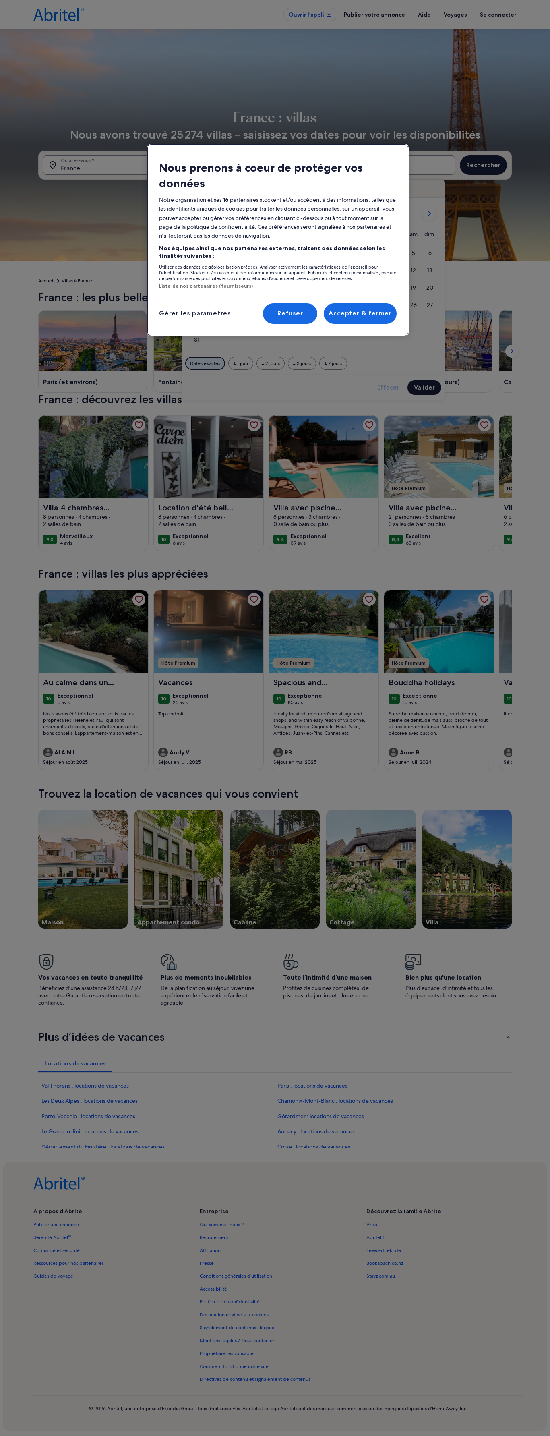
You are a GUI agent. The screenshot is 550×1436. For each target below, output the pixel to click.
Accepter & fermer (360, 313)
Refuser (290, 313)
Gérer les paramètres (195, 313)
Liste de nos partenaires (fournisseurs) (206, 286)
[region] (278, 240)
